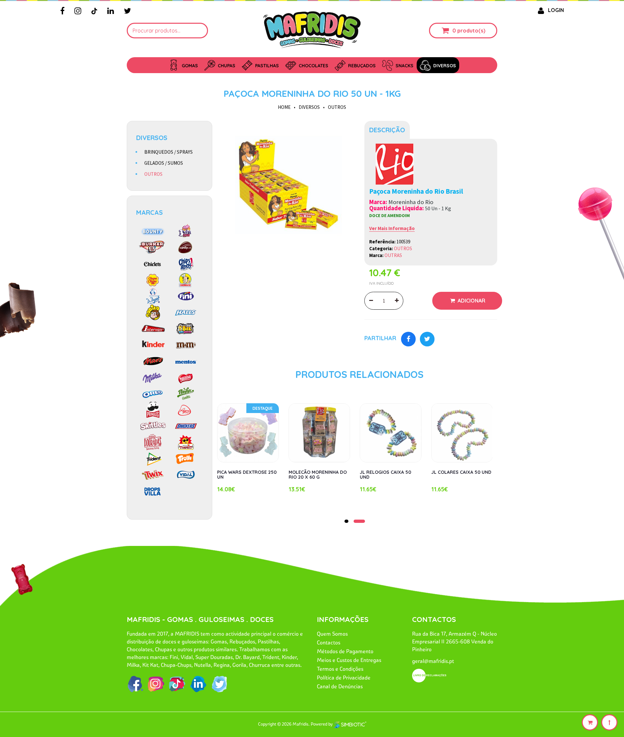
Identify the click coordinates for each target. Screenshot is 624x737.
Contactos (328, 642)
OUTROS (337, 107)
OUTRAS (393, 255)
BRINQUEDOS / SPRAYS (168, 152)
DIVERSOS (309, 107)
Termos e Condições (340, 669)
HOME (284, 107)
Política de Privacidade (343, 677)
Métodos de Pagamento (345, 651)
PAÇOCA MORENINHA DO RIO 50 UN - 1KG (312, 93)
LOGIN (556, 10)
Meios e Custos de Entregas (349, 660)
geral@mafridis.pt (433, 661)
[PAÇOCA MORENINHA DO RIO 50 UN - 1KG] (288, 187)
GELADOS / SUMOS (163, 163)
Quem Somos (332, 633)
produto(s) (471, 30)
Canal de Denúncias (340, 686)
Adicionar (470, 300)
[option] (288, 187)
